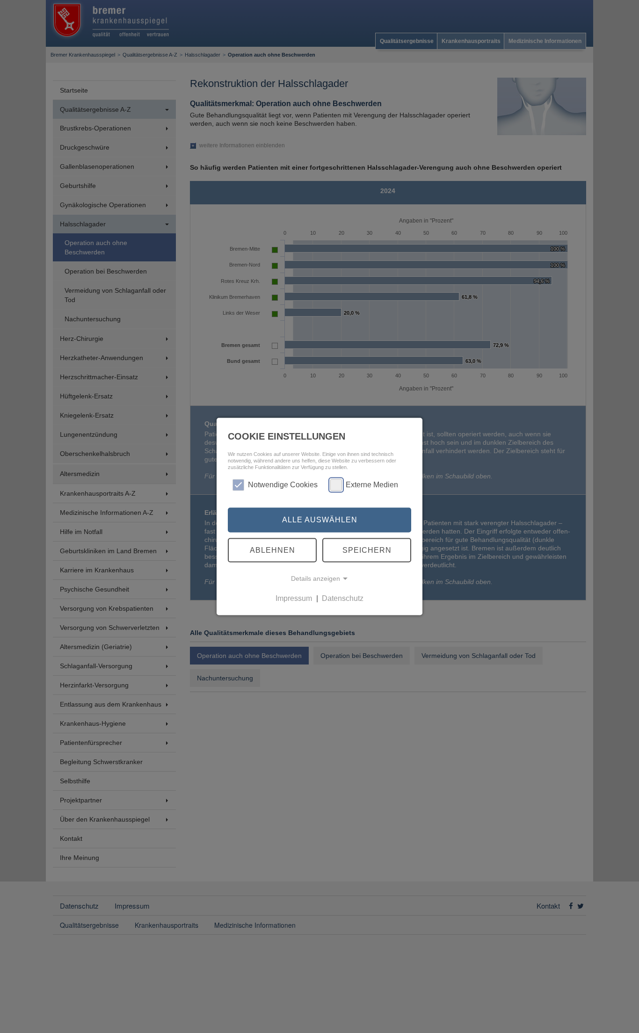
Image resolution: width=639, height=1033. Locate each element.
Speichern (367, 550)
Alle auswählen (319, 520)
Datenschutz (342, 598)
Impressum (294, 598)
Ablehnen (272, 550)
